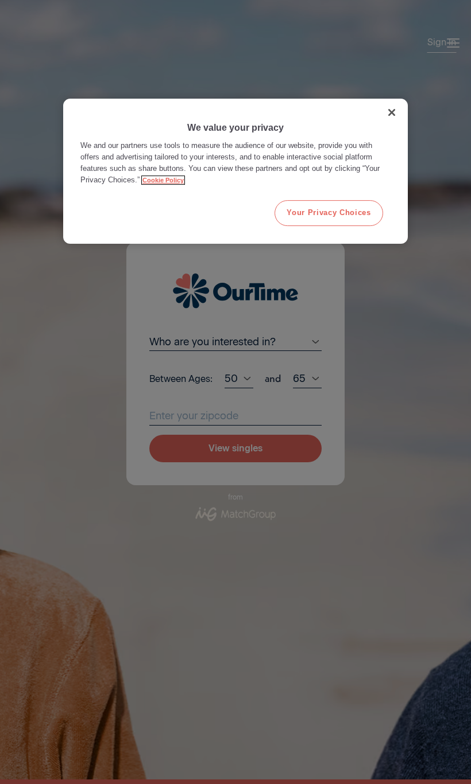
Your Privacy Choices (328, 212)
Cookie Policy (163, 180)
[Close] (391, 112)
